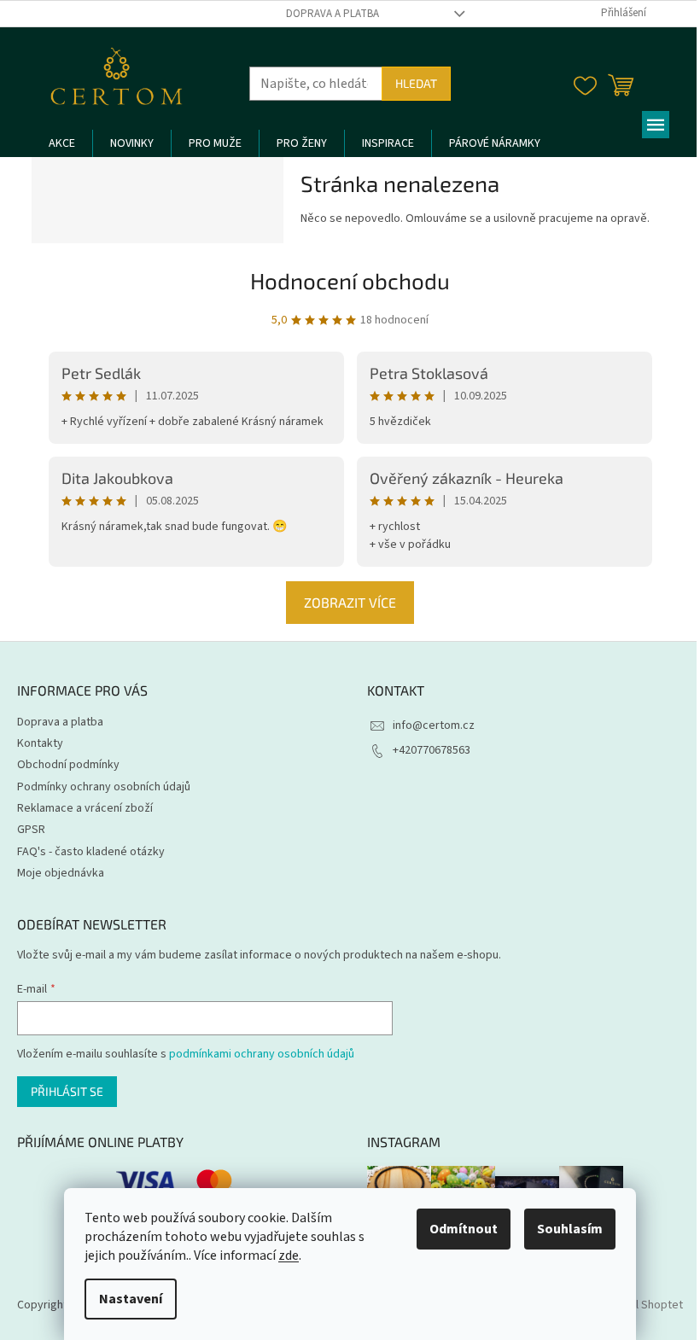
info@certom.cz (434, 725)
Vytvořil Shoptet (641, 1305)
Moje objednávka (60, 873)
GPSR (31, 829)
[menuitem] (62, 143)
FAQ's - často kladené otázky (91, 851)
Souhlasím (570, 1229)
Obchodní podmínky (68, 764)
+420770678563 (431, 750)
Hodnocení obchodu (350, 280)
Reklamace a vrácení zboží (85, 808)
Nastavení (130, 1299)
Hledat (416, 83)
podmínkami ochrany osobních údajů (261, 1054)
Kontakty (40, 743)
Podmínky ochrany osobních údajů (103, 786)
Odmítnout (463, 1229)
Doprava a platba (332, 13)
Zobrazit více (350, 602)
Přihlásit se (67, 1091)
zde (288, 1255)
